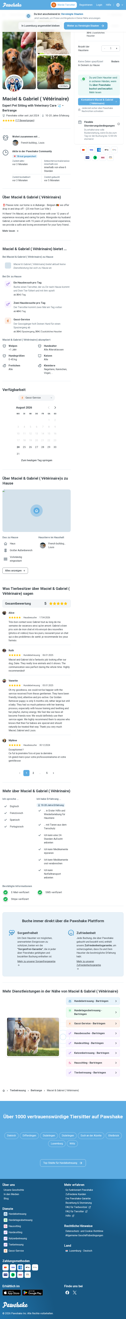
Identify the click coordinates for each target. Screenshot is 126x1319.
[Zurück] (20, 773)
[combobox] (36, 398)
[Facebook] (67, 1293)
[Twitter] (75, 1293)
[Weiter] (53, 773)
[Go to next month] (55, 407)
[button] (99, 85)
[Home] (3, 1090)
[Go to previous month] (49, 407)
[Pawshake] (12, 5)
